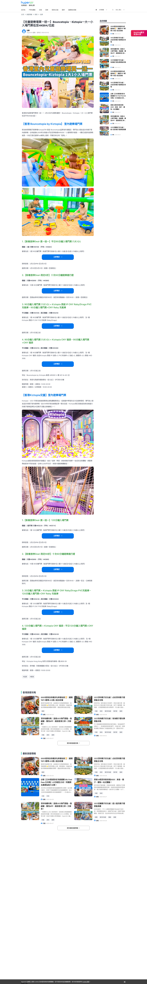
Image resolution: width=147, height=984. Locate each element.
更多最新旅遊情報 (72, 828)
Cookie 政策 (85, 981)
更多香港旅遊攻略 (72, 743)
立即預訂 (57, 257)
